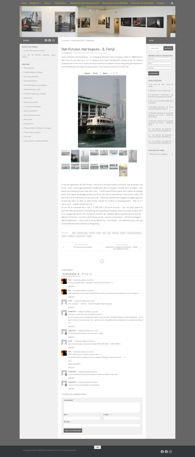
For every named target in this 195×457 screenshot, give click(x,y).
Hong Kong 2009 (77, 40)
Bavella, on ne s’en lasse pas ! (160, 90)
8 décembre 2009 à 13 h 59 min (83, 352)
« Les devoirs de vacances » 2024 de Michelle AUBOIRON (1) (160, 142)
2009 (73, 233)
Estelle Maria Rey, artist (32, 89)
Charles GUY (68, 53)
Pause (87, 73)
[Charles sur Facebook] (46, 40)
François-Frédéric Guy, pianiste (35, 94)
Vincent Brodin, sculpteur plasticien (36, 141)
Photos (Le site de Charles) (142, 3)
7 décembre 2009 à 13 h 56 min (84, 341)
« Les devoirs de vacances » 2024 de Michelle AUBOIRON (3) (160, 130)
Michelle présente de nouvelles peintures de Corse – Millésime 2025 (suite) (160, 115)
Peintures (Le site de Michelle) (115, 3)
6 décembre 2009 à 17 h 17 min (88, 330)
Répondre (71, 286)
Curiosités (65, 40)
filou (69, 280)
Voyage (89, 236)
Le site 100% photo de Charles (34, 51)
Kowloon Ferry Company (134, 233)
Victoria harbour (80, 236)
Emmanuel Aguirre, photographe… (36, 85)
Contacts (160, 3)
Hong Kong (115, 233)
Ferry (104, 233)
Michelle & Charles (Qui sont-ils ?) (84, 3)
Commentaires (72, 274)
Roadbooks (34, 3)
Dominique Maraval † (31, 77)
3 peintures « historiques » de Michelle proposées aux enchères (160, 96)
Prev (95, 73)
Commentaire (69, 400)
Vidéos (47, 3)
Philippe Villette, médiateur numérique (37, 128)
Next (105, 73)
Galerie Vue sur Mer (31, 102)
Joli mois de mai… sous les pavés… (160, 85)
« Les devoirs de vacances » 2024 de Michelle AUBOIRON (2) (160, 136)
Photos (64, 236)
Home (23, 3)
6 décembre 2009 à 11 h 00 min (83, 280)
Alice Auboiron (29, 68)
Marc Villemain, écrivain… (32, 115)
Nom (66, 415)
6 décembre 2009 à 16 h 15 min (84, 301)
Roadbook (71, 236)
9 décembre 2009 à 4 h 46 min (87, 371)
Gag (109, 233)
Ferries (99, 233)
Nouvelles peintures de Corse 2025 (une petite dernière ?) (160, 108)
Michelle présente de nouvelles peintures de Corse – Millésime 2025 (160, 123)
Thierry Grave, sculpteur (32, 132)
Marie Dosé (28, 119)
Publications (60, 3)
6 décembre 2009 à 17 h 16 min (88, 311)
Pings (87, 274)
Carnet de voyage (82, 233)
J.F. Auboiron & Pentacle (32, 107)
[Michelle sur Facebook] (49, 40)
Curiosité (92, 233)
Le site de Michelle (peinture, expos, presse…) (39, 56)
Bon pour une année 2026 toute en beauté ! (160, 102)
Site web (67, 422)
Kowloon (123, 233)
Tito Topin (27, 137)
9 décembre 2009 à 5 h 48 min (87, 382)
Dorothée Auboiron (30, 81)
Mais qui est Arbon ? (31, 111)
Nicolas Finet (28, 124)
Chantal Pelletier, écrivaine (33, 72)
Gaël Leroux (28, 98)
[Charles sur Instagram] (53, 40)
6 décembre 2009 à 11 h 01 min (83, 290)
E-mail (106, 415)
